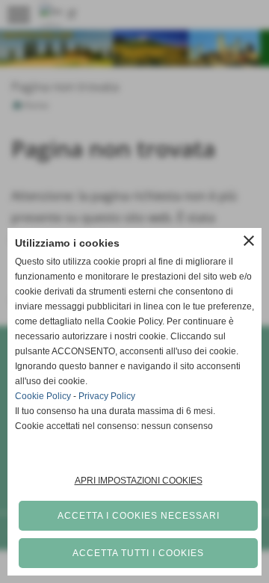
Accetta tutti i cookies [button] (138, 553)
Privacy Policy (106, 396)
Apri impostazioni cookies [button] (138, 480)
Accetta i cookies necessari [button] (139, 515)
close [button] (249, 241)
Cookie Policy (43, 396)
